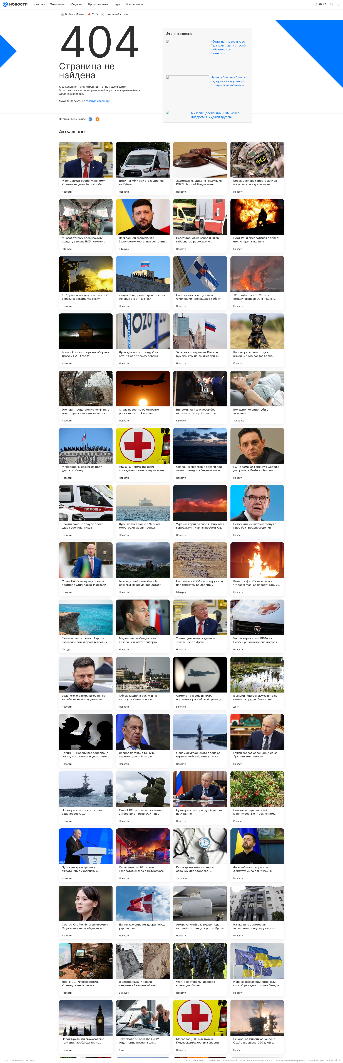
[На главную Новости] (18, 4)
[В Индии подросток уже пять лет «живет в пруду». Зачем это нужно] (257, 683)
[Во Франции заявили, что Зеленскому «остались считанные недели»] (143, 226)
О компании (17, 1060)
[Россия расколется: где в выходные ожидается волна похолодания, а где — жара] (257, 340)
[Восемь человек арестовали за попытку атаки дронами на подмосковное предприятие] (257, 168)
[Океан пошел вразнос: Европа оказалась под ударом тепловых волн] (86, 626)
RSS (187, 1060)
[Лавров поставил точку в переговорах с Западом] (143, 741)
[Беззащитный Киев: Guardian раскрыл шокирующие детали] (143, 569)
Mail (6, 1060)
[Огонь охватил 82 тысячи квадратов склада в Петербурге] (143, 855)
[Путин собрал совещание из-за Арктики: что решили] (257, 741)
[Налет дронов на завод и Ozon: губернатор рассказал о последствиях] (200, 226)
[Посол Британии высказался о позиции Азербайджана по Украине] (86, 1027)
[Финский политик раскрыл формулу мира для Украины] (257, 855)
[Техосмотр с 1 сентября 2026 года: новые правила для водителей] (143, 1027)
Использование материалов (290, 1060)
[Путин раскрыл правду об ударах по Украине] (200, 798)
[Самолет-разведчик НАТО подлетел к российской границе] (200, 683)
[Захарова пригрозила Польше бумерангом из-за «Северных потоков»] (200, 340)
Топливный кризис (117, 14)
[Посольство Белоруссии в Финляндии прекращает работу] (200, 283)
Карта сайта (333, 1060)
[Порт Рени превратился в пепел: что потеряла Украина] (257, 226)
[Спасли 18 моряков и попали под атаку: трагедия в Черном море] (200, 455)
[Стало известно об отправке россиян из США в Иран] (143, 397)
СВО (95, 14)
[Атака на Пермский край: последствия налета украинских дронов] (143, 455)
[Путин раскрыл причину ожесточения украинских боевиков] (86, 855)
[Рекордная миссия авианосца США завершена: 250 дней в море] (257, 1027)
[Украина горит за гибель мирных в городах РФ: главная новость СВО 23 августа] (200, 512)
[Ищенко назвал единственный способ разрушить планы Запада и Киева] (257, 969)
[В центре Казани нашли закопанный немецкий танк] (143, 969)
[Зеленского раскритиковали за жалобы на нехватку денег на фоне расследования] (86, 683)
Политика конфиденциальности (256, 1060)
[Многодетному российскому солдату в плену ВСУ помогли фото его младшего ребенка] (86, 226)
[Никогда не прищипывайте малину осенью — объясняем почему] (257, 798)
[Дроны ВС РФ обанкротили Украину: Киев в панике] (86, 969)
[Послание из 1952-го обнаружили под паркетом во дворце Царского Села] (200, 569)
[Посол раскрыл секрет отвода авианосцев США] (86, 798)
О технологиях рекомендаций (222, 1060)
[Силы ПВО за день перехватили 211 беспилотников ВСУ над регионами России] (143, 798)
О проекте (198, 1060)
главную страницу (97, 101)
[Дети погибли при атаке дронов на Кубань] (143, 168)
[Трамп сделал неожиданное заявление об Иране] (200, 626)
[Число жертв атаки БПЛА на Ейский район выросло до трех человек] (257, 626)
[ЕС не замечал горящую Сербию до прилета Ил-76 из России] (257, 455)
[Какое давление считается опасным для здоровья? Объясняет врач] (200, 855)
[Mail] (5, 4)
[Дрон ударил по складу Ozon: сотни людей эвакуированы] (143, 340)
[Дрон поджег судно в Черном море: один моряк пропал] (143, 512)
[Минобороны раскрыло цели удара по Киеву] (86, 455)
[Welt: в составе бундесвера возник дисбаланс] (200, 969)
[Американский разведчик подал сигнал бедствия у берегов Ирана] (200, 912)
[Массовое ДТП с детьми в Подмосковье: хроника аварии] (200, 1027)
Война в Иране (74, 14)
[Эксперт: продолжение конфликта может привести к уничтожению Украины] (86, 397)
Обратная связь (316, 1060)
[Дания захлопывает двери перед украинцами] (143, 912)
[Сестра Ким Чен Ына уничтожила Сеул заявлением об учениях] (86, 912)
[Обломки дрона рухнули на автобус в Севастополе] (143, 683)
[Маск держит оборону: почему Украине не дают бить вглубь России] (86, 168)
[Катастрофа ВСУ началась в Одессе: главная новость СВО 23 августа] (257, 569)
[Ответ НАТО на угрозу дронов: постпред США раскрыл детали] (86, 569)
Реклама (30, 1060)
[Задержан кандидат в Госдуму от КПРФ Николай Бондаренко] (200, 168)
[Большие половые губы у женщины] (257, 397)
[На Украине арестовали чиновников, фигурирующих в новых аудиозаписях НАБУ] (257, 912)
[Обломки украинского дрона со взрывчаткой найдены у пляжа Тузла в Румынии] (200, 741)
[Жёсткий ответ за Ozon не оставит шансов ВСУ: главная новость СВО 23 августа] (257, 283)
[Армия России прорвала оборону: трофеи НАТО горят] (86, 340)
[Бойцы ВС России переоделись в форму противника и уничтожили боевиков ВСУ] (86, 741)
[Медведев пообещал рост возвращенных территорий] (143, 626)
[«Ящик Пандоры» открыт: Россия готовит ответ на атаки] (143, 283)
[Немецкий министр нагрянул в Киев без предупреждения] (257, 512)
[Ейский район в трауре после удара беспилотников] (86, 512)
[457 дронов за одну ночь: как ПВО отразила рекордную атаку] (86, 283)
